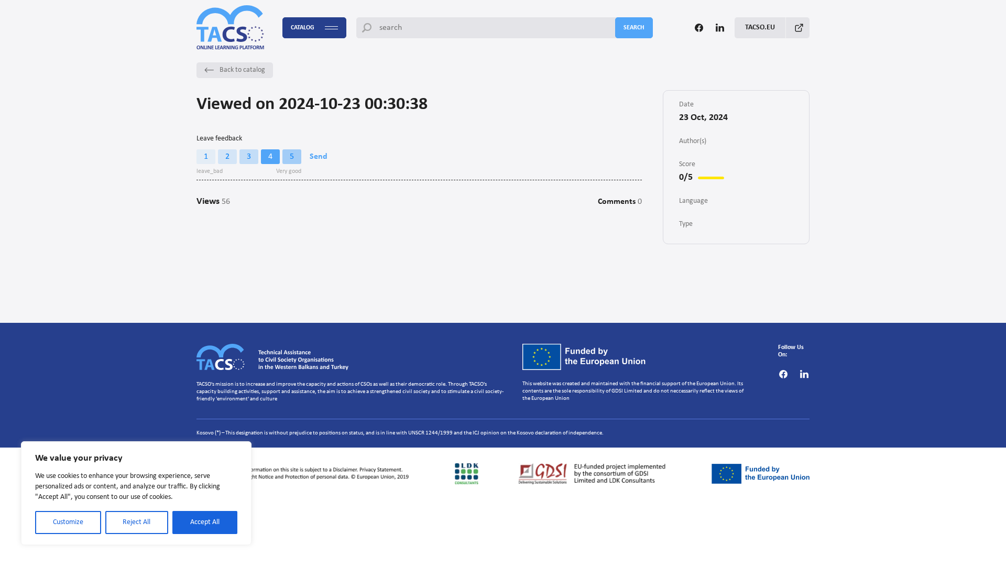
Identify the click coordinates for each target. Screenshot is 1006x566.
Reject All (136, 522)
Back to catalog (242, 70)
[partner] (305, 473)
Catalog (302, 28)
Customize (68, 522)
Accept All (205, 522)
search (634, 28)
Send (318, 157)
